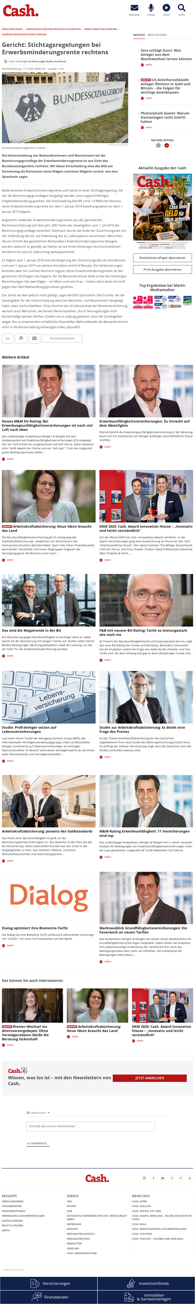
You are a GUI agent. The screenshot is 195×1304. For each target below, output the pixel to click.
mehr (148, 64)
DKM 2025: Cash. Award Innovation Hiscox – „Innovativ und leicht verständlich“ (146, 528)
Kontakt (72, 1229)
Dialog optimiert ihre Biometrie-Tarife (35, 928)
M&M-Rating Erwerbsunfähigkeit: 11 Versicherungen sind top (144, 833)
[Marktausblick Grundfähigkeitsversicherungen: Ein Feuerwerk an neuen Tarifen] (146, 898)
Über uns (73, 1248)
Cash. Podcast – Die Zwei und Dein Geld (157, 1238)
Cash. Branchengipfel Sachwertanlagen (159, 1229)
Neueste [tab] (139, 35)
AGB (69, 1211)
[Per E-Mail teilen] (34, 338)
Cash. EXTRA (139, 1201)
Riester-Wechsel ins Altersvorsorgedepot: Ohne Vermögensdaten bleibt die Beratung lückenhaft (25, 1032)
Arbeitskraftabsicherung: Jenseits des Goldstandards (47, 831)
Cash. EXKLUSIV (141, 1206)
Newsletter (74, 1243)
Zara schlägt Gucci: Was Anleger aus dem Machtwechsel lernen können (166, 54)
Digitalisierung (12, 1220)
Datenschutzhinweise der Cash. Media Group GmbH (97, 1217)
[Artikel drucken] (21, 338)
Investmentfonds (13, 1211)
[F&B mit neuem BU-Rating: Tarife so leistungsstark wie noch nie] (146, 600)
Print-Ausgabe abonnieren (162, 269)
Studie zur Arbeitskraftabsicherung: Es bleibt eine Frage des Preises (142, 729)
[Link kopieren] (8, 338)
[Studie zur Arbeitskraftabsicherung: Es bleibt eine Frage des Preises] (146, 697)
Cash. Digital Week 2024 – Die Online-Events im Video (162, 1217)
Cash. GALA (139, 1224)
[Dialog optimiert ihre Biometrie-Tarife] (49, 898)
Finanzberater (11, 1206)
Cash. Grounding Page (82, 1253)
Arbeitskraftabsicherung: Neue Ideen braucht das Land (47, 528)
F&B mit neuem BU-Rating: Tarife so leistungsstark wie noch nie (143, 632)
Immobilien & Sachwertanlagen (23, 1215)
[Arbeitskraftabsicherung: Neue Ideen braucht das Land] (49, 496)
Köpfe (6, 1230)
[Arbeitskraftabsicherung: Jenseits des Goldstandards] (49, 801)
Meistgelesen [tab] (157, 35)
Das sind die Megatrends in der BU (31, 630)
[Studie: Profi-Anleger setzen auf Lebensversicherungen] (49, 697)
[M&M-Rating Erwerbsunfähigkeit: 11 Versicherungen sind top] (146, 801)
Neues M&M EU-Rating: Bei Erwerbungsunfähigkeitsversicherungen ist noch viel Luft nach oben (47, 425)
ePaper (71, 1206)
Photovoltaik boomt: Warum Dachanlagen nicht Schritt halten (165, 117)
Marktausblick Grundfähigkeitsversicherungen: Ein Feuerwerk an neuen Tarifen (143, 930)
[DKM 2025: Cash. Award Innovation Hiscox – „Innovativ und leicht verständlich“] (146, 496)
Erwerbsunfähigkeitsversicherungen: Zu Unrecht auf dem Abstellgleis (144, 423)
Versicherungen (12, 1201)
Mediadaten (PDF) (78, 1238)
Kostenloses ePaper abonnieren (162, 258)
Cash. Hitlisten (142, 1233)
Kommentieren (62, 338)
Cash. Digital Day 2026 (146, 1211)
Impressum (74, 1224)
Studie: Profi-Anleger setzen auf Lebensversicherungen (29, 729)
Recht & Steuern (12, 1225)
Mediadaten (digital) (81, 1233)
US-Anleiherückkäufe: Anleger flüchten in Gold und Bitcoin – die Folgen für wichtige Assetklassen (165, 86)
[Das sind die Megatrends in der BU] (49, 600)
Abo (69, 1201)
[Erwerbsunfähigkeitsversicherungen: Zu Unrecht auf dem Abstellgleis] (146, 391)
